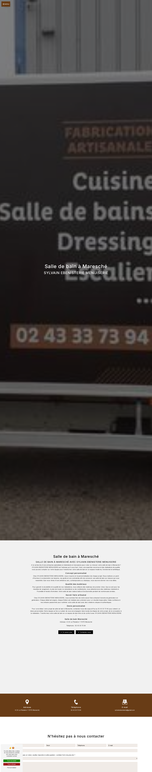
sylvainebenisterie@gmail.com (125, 710)
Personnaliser (11, 767)
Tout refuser (11, 764)
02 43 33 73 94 (76, 710)
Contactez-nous (85, 632)
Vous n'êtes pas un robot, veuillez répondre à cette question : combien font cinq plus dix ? (45, 755)
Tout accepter (11, 761)
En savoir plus (67, 632)
